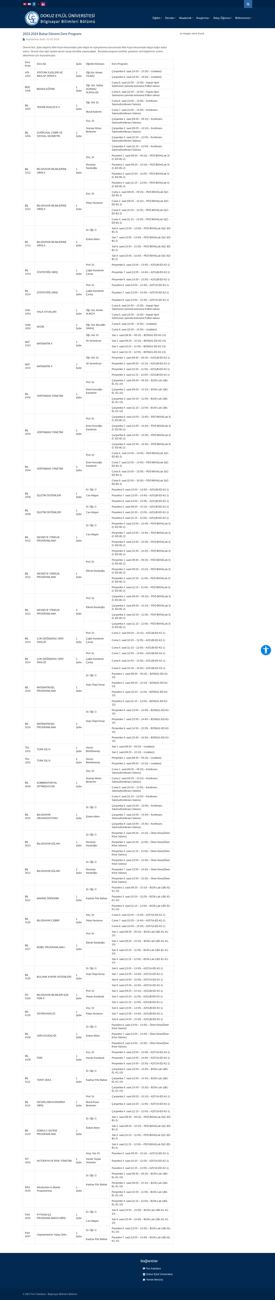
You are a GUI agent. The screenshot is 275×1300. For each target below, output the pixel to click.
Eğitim (156, 18)
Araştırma (202, 18)
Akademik (185, 18)
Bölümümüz (242, 18)
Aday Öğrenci (222, 18)
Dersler (169, 18)
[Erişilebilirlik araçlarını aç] (266, 650)
